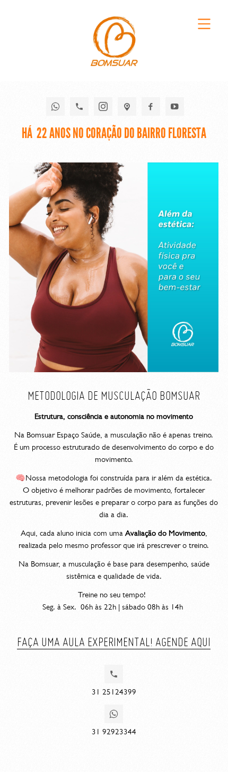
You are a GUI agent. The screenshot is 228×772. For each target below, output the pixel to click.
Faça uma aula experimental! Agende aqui (114, 641)
